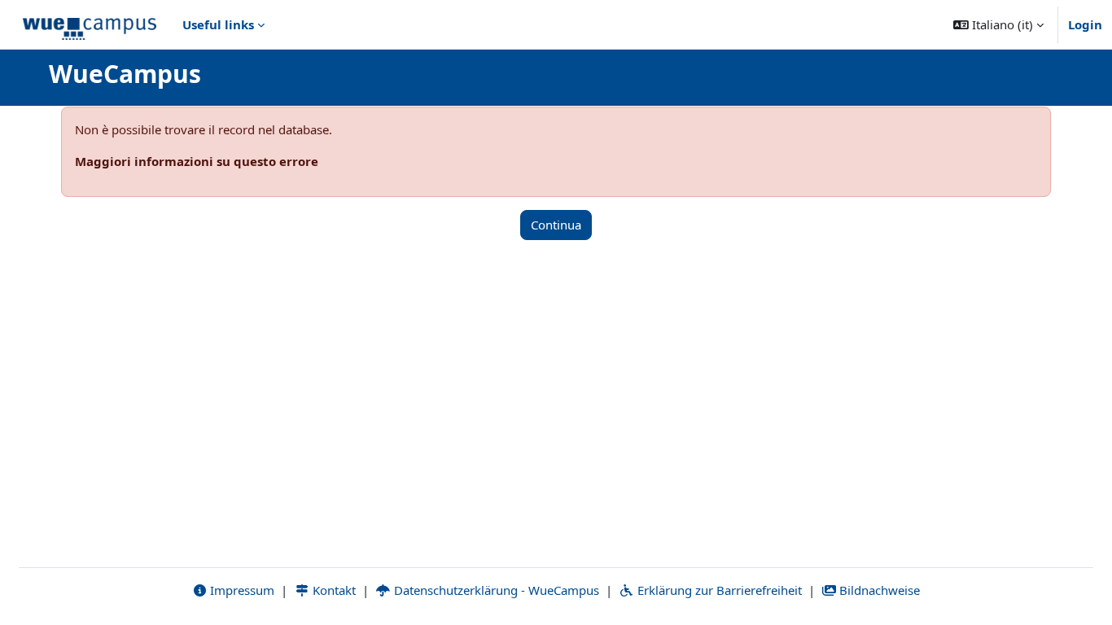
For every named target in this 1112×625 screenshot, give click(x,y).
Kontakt (332, 590)
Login (1085, 24)
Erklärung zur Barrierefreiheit (718, 590)
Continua (556, 224)
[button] (998, 24)
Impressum (240, 590)
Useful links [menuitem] (218, 24)
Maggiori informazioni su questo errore (196, 161)
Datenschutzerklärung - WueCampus (495, 590)
